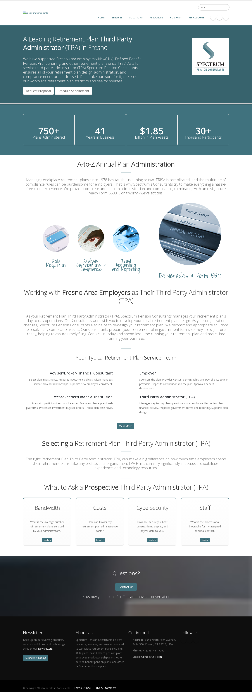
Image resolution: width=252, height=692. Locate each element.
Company (176, 17)
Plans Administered (49, 137)
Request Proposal (38, 91)
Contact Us (126, 587)
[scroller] (245, 687)
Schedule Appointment (73, 91)
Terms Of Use (82, 688)
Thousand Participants (203, 137)
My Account (196, 17)
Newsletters (45, 648)
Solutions (136, 17)
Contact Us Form (151, 656)
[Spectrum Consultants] (35, 12)
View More (125, 426)
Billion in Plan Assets (151, 137)
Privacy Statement (105, 688)
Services (117, 17)
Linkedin (196, 640)
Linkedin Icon (219, 17)
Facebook (183, 640)
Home (101, 17)
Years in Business (100, 137)
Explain (47, 539)
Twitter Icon (226, 17)
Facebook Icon (213, 17)
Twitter (190, 640)
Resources (156, 17)
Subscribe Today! (35, 658)
